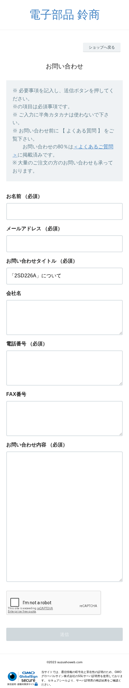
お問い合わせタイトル (31, 261)
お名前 (13, 196)
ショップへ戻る (102, 47)
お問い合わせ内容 (26, 444)
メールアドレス (23, 228)
